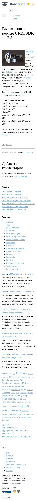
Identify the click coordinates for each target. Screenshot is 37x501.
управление (28, 414)
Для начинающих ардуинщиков (16, 200)
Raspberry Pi (7, 383)
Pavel (4, 292)
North (4, 309)
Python (22, 380)
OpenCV (5, 380)
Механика (10, 242)
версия (9, 144)
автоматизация (9, 386)
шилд (3, 420)
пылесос (28, 402)
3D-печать (7, 373)
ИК (33, 383)
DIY (10, 377)
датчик (13, 393)
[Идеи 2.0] (14, 492)
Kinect (28, 377)
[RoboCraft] (18, 492)
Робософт (10, 257)
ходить (5, 417)
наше (24, 399)
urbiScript (27, 78)
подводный (20, 402)
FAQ (8, 453)
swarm (29, 383)
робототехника (11, 410)
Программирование (15, 248)
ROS (24, 383)
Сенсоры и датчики (15, 263)
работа (5, 406)
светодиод (25, 410)
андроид (21, 386)
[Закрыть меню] (11, 10)
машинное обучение (12, 399)
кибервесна (8, 395)
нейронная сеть (9, 402)
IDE (19, 377)
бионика (15, 389)
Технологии (11, 266)
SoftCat (5, 354)
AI (14, 374)
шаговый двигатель (25, 417)
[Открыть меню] (4, 15)
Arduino (9, 222)
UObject (9, 72)
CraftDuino (5, 377)
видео (30, 389)
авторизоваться (21, 176)
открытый (29, 57)
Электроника (12, 269)
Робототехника (9, 428)
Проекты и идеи (13, 251)
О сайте (9, 459)
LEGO (32, 377)
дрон (17, 393)
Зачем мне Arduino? (12, 195)
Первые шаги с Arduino (14, 209)
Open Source (14, 380)
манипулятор (21, 396)
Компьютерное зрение (16, 237)
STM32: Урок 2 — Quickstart (21, 274)
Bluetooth (30, 374)
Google (15, 377)
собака (20, 414)
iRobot (23, 377)
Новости (29, 152)
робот (26, 406)
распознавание (15, 406)
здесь (11, 95)
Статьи (9, 470)
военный (6, 392)
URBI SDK (29, 51)
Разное (9, 254)
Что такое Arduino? (12, 192)
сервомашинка (9, 414)
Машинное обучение (15, 239)
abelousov (6, 333)
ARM (8, 225)
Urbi (3, 144)
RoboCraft (17, 4)
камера (30, 393)
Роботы (9, 260)
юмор (7, 420)
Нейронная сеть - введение (16, 437)
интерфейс (23, 393)
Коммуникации (13, 234)
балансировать (6, 389)
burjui (4, 274)
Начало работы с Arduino (15, 197)
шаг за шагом (13, 417)
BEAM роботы (12, 228)
